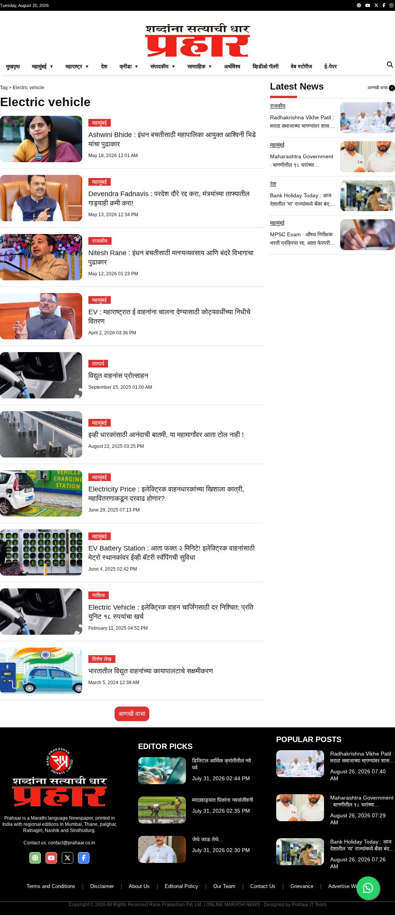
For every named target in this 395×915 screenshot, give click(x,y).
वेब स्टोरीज (301, 66)
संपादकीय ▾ (162, 66)
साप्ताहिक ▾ (199, 66)
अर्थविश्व (232, 66)
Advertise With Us (348, 886)
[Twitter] (376, 5)
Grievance (301, 886)
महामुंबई (99, 123)
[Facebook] (384, 5)
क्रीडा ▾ (129, 66)
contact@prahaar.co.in (71, 843)
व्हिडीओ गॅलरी (266, 66)
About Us (139, 886)
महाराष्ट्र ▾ (77, 66)
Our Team (224, 886)
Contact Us (262, 886)
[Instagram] (391, 5)
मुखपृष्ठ (13, 66)
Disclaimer (102, 886)
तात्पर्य (98, 364)
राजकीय (100, 241)
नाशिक (98, 595)
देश (104, 66)
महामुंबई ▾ (42, 66)
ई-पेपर (330, 66)
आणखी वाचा (131, 713)
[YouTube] (367, 5)
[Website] (359, 5)
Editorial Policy (181, 886)
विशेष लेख (101, 659)
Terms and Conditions (51, 886)
